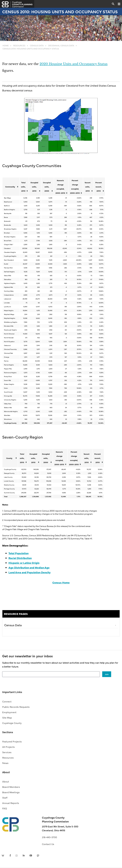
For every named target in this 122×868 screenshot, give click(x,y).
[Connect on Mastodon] (37, 855)
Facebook (10, 855)
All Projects (8, 746)
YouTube (30, 855)
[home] (10, 823)
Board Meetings (11, 792)
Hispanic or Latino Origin (23, 563)
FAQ (4, 808)
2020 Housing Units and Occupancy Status (74, 64)
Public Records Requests (16, 706)
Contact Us (48, 844)
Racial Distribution (20, 558)
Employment (9, 712)
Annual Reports (10, 803)
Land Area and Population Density (29, 572)
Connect (6, 701)
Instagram (17, 855)
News (5, 763)
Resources (8, 757)
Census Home (61, 582)
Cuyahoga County (12, 723)
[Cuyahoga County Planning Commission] (17, 4)
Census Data (13, 625)
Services (6, 752)
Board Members (11, 786)
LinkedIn (24, 855)
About (5, 781)
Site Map (7, 717)
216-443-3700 (49, 837)
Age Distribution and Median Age (29, 567)
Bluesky (3, 855)
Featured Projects (12, 741)
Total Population (18, 553)
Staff (4, 797)
